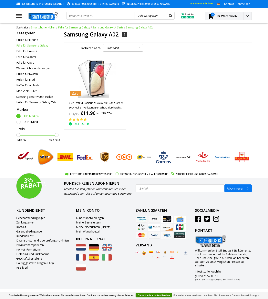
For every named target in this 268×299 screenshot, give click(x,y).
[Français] (81, 259)
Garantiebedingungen (29, 231)
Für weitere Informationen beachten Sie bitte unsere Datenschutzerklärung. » (216, 295)
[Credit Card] (167, 219)
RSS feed (22, 267)
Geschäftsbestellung (29, 258)
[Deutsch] (218, 3)
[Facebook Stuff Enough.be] (198, 220)
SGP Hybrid (31, 122)
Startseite (22, 27)
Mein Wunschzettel (88, 231)
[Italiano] (107, 259)
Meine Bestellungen (88, 222)
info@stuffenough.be (208, 271)
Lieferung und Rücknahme (32, 254)
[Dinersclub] (154, 227)
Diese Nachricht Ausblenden (154, 295)
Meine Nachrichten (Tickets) (93, 227)
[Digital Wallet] (141, 227)
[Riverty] (180, 235)
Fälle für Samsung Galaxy (74, 27)
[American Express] (141, 219)
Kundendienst (25, 236)
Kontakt (21, 227)
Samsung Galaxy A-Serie (108, 27)
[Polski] (81, 269)
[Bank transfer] (154, 219)
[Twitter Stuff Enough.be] (207, 220)
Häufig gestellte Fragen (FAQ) (35, 263)
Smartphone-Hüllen (43, 27)
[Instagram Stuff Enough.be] (216, 220)
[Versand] (137, 252)
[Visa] (167, 235)
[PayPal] (154, 235)
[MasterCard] (141, 235)
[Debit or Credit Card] (180, 219)
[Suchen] (170, 15)
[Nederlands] (81, 249)
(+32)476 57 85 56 (217, 277)
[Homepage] (44, 16)
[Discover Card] (167, 227)
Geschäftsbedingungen (30, 218)
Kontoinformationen (29, 249)
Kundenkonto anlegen (90, 218)
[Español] (94, 259)
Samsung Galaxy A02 (139, 27)
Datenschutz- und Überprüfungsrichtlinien (42, 240)
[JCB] (180, 227)
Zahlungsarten (25, 222)
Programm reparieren (30, 245)
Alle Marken (31, 116)
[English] (107, 249)
